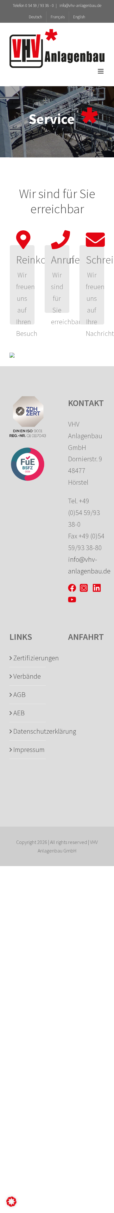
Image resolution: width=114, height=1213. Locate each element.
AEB (19, 712)
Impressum (28, 749)
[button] (11, 1201)
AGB (19, 694)
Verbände (27, 676)
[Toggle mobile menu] (101, 71)
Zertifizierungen (28, 657)
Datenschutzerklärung (28, 731)
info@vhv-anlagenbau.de (80, 5)
